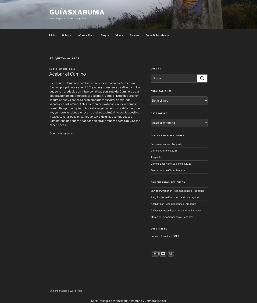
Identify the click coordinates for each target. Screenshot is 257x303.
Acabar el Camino (67, 74)
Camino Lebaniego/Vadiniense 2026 (171, 163)
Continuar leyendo (61, 133)
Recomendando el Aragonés (166, 144)
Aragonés (156, 157)
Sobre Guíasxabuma (157, 35)
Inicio (52, 35)
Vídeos (119, 35)
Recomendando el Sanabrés (186, 210)
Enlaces (134, 35)
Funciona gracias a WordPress (65, 290)
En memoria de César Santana (168, 170)
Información (85, 35)
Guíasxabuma (77, 12)
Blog (103, 35)
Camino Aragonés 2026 (164, 150)
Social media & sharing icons (110, 300)
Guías (65, 35)
